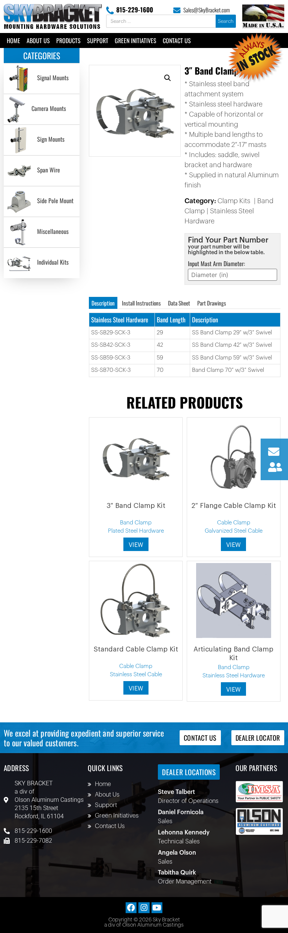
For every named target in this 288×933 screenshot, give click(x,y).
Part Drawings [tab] (211, 303)
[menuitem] (42, 78)
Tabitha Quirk (177, 873)
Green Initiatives (135, 40)
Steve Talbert (176, 792)
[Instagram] (143, 907)
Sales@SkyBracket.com (206, 10)
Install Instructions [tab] (141, 303)
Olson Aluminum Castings (49, 799)
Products (68, 40)
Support (97, 40)
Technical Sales (179, 842)
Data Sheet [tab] (179, 303)
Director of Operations (188, 801)
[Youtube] (157, 907)
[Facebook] (131, 907)
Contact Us (177, 40)
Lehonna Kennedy (184, 833)
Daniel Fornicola (181, 812)
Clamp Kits (234, 201)
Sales (165, 821)
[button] (167, 78)
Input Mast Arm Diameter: (216, 264)
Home (13, 40)
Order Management (185, 882)
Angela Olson (177, 853)
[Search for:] (161, 21)
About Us (38, 40)
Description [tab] (103, 303)
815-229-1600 (134, 9)
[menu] (42, 170)
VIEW (136, 545)
